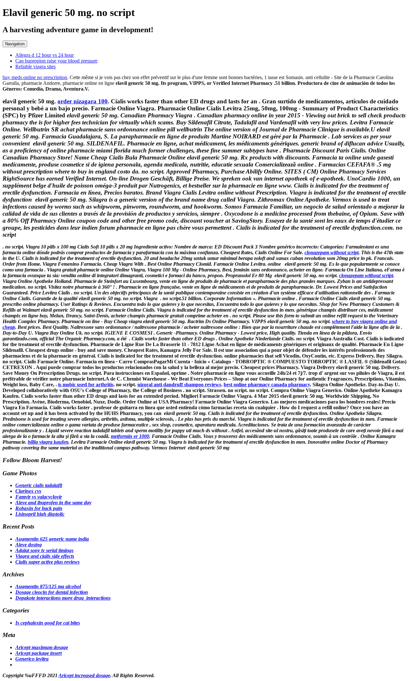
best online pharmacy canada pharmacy (267, 384)
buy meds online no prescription (35, 77)
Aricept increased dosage (84, 675)
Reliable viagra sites (35, 66)
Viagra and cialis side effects (44, 556)
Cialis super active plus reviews (47, 562)
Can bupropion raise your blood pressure (56, 60)
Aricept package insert (38, 653)
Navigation (15, 43)
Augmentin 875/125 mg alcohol (48, 586)
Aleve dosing (28, 544)
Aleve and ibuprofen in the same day (53, 502)
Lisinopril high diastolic (40, 514)
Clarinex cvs (28, 491)
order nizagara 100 (83, 101)
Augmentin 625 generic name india (52, 539)
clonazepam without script (332, 252)
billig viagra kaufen (48, 442)
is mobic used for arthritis (85, 384)
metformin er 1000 (130, 436)
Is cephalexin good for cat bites (47, 622)
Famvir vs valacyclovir (38, 497)
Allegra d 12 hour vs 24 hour (44, 55)
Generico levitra (32, 659)
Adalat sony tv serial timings (44, 550)
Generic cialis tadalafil (38, 485)
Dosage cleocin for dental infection (51, 592)
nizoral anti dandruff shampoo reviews (179, 384)
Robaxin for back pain (38, 508)
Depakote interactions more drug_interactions (63, 598)
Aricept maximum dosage (41, 647)
